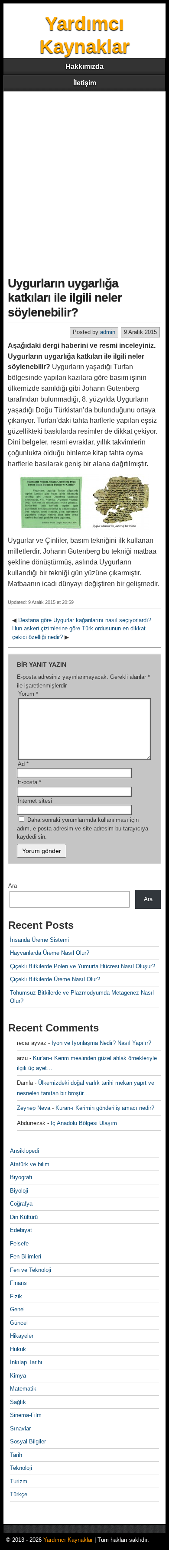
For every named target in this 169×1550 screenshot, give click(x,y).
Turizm (18, 1481)
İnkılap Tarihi (26, 1362)
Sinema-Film (26, 1415)
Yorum (28, 694)
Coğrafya (21, 1203)
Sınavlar (20, 1428)
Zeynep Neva (33, 1108)
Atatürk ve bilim (29, 1164)
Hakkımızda (84, 66)
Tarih (16, 1455)
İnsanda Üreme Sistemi (39, 940)
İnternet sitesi (35, 801)
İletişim (84, 83)
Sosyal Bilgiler (28, 1441)
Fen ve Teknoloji (30, 1270)
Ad (23, 764)
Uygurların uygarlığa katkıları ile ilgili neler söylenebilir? (65, 297)
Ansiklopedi (24, 1151)
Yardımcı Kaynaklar (68, 1540)
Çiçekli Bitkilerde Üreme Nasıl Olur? (55, 979)
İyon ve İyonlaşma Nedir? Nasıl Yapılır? (101, 1043)
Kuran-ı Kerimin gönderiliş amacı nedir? (104, 1108)
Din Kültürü (24, 1217)
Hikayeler (21, 1336)
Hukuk (18, 1349)
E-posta (29, 782)
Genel (17, 1309)
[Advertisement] (84, 180)
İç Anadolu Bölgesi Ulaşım (84, 1123)
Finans (18, 1283)
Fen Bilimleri (25, 1256)
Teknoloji (21, 1468)
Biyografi (21, 1177)
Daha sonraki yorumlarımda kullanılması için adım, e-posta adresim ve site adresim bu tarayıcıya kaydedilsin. (82, 828)
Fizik (16, 1296)
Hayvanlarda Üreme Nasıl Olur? (49, 953)
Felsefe (19, 1243)
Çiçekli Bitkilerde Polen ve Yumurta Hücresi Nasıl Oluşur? (82, 966)
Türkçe (18, 1494)
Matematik (23, 1388)
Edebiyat (21, 1230)
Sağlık (18, 1402)
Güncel (19, 1323)
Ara (12, 885)
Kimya (18, 1375)
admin (107, 332)
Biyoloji (19, 1190)
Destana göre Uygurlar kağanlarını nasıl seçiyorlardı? (84, 620)
